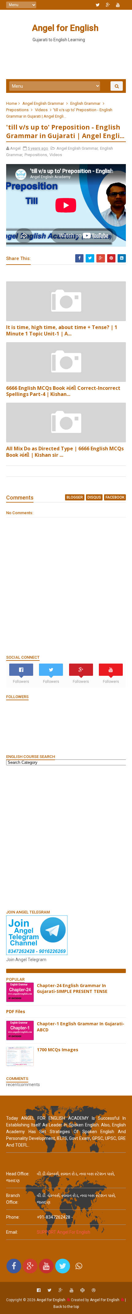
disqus (94, 497)
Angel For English (104, 1300)
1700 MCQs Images (57, 1049)
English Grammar (85, 103)
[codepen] (82, 1290)
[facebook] (39, 1290)
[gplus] (108, 5)
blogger (75, 497)
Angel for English (65, 28)
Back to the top (66, 1307)
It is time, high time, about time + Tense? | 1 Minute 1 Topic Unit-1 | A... (61, 330)
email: (12, 1232)
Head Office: (17, 1173)
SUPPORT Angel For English (63, 1232)
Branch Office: (13, 1199)
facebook (115, 497)
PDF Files (15, 1011)
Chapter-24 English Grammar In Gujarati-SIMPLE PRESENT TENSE (72, 988)
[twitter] (98, 5)
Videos (41, 110)
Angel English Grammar (43, 103)
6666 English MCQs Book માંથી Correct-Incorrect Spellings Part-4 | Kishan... (63, 391)
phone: (13, 1217)
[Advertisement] (66, 837)
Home (11, 103)
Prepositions (17, 110)
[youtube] (118, 5)
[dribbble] (93, 1290)
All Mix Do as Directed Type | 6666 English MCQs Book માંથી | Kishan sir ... (65, 451)
